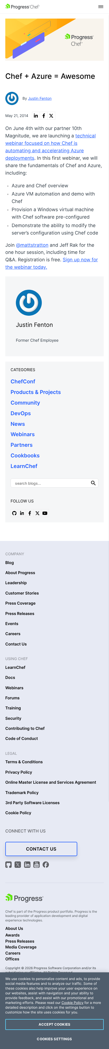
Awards (12, 935)
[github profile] (14, 513)
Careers (12, 633)
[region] (54, 1010)
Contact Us (16, 644)
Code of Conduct (21, 738)
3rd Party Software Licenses (32, 802)
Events (11, 623)
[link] (36, 116)
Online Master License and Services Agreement (50, 782)
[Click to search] (93, 483)
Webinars (23, 434)
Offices (12, 959)
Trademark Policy (22, 792)
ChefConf (23, 381)
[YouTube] (37, 865)
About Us (14, 928)
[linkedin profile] (22, 513)
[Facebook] (46, 865)
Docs (10, 677)
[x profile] (37, 513)
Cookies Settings (54, 1039)
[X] (18, 865)
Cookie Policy (18, 812)
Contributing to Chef (25, 728)
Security (13, 718)
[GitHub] (9, 865)
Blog (9, 562)
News (18, 424)
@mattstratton (32, 245)
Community (25, 403)
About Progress (20, 572)
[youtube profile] (45, 513)
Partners (22, 445)
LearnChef (24, 466)
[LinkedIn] (28, 865)
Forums (12, 698)
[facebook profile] (30, 513)
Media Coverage (21, 947)
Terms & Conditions (24, 762)
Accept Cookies (54, 1024)
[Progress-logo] (24, 899)
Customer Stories (22, 593)
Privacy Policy (18, 772)
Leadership (16, 582)
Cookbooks (25, 455)
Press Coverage (20, 603)
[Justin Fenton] (54, 301)
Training (13, 708)
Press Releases (19, 613)
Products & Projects (36, 392)
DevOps (21, 413)
